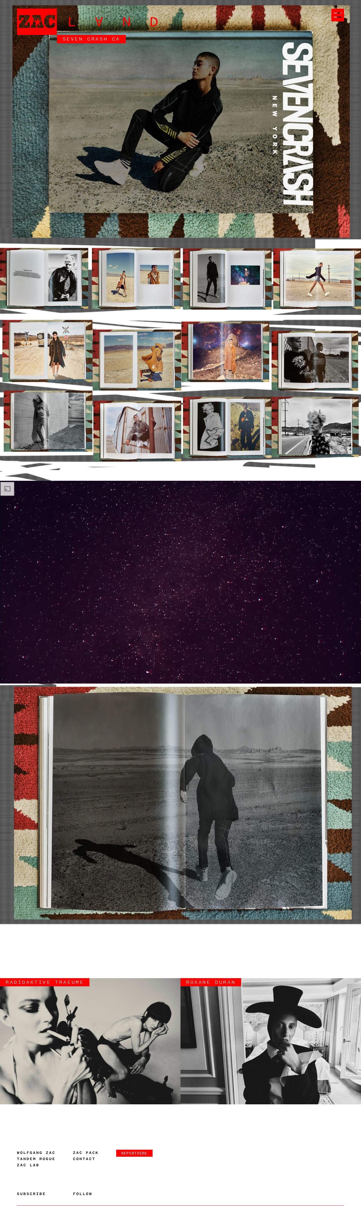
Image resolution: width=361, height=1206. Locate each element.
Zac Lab (28, 1165)
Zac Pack (86, 1153)
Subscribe (31, 1194)
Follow (82, 1194)
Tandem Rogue (36, 1159)
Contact (84, 1159)
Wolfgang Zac (36, 1153)
